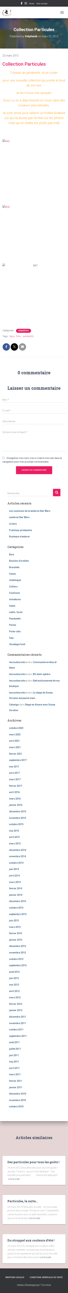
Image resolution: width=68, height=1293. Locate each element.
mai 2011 (14, 1061)
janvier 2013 (15, 939)
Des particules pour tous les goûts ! (33, 1162)
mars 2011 (15, 1074)
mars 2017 (15, 779)
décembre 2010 (17, 1093)
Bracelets (14, 567)
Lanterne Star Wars (19, 517)
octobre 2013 (16, 907)
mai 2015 (14, 830)
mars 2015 (15, 843)
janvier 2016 (15, 805)
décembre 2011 (17, 1016)
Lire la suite (14, 1179)
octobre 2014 (16, 863)
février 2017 (15, 786)
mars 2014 (15, 882)
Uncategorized (17, 644)
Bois (11, 554)
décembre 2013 (17, 901)
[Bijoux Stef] (8, 12)
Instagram (26, 4)
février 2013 (15, 933)
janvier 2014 (15, 895)
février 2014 (15, 888)
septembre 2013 (18, 914)
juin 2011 (14, 1055)
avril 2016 (14, 792)
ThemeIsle (45, 1285)
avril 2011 (14, 1068)
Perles (12, 625)
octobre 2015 (16, 824)
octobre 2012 (16, 959)
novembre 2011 (17, 1023)
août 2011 (14, 1042)
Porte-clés (15, 631)
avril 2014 (14, 875)
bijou (12, 336)
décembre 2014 (17, 850)
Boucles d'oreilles (19, 560)
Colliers (13, 586)
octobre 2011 (16, 1029)
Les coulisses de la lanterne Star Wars (29, 511)
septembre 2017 (18, 760)
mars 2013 (15, 927)
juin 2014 (14, 869)
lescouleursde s (18, 662)
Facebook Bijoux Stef (21, 4)
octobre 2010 (16, 1106)
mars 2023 (15, 734)
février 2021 (15, 753)
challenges (15, 580)
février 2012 (15, 1004)
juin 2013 (14, 920)
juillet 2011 (15, 1048)
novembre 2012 (17, 952)
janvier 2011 (15, 1087)
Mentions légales (14, 1277)
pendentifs (28, 336)
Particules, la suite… (22, 1201)
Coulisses (14, 593)
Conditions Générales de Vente (46, 1277)
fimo (18, 336)
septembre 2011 (18, 1036)
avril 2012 (14, 991)
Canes (12, 573)
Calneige (14, 704)
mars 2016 (15, 798)
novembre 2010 (17, 1100)
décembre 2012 (17, 946)
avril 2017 (14, 773)
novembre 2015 (17, 818)
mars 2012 (15, 997)
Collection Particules (24, 64)
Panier (31, 3)
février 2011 (15, 1081)
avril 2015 (14, 837)
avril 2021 (14, 740)
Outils (12, 606)
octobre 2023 (16, 728)
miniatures (15, 599)
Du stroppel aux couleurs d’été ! (30, 1240)
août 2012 (14, 972)
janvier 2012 (15, 1010)
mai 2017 (14, 766)
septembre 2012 (18, 965)
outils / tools (16, 612)
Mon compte (41, 3)
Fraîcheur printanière (20, 530)
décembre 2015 (17, 811)
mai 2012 (14, 984)
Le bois (13, 523)
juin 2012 (14, 978)
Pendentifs (23, 331)
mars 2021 (15, 747)
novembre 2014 (17, 856)
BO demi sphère (41, 674)
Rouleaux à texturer (19, 536)
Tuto (11, 638)
